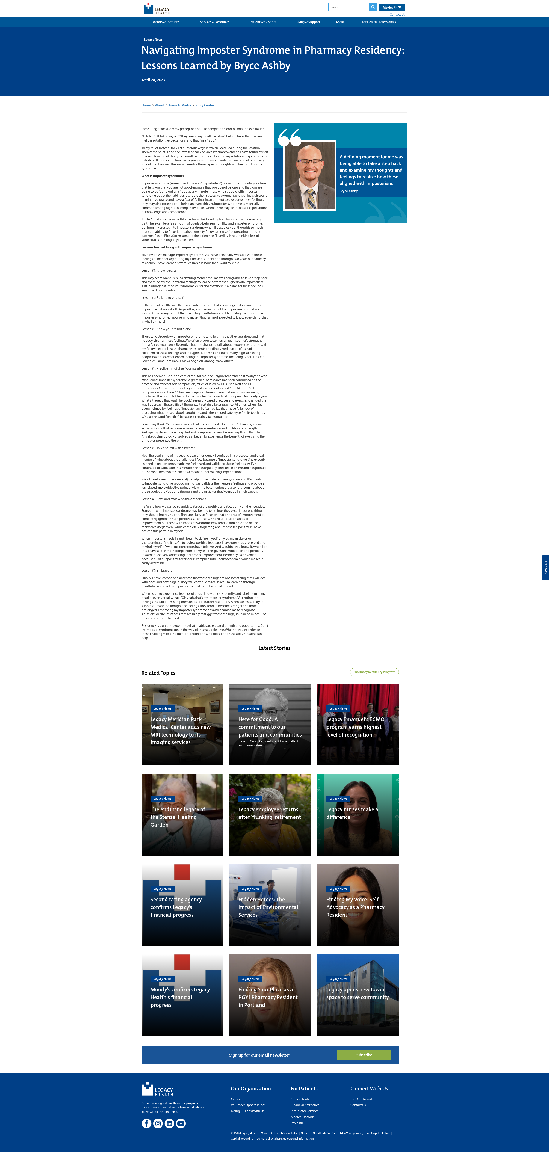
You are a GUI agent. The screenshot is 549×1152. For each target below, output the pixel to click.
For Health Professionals (379, 22)
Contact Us (397, 14)
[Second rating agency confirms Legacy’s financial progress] (182, 905)
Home (146, 105)
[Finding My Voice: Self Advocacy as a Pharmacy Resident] (358, 905)
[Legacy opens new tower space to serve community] (358, 995)
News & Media (180, 105)
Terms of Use (269, 1133)
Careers (236, 1099)
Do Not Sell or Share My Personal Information (285, 1138)
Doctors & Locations (165, 22)
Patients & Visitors (263, 22)
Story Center (205, 105)
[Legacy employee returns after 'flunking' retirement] (270, 815)
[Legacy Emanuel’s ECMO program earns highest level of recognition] (358, 724)
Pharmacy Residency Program (374, 672)
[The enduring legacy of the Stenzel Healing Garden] (182, 815)
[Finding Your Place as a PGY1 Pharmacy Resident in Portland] (270, 995)
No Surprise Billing (378, 1133)
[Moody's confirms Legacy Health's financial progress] (182, 995)
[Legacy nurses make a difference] (358, 815)
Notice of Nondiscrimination (318, 1133)
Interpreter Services (304, 1111)
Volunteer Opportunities (248, 1105)
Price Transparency (351, 1133)
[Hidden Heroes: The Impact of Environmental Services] (270, 905)
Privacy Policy (289, 1133)
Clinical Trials (300, 1099)
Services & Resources (214, 22)
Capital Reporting (242, 1138)
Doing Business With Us (247, 1111)
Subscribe (364, 1054)
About (340, 22)
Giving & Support (308, 22)
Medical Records (302, 1117)
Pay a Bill (297, 1123)
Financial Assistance (305, 1105)
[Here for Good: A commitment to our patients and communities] (270, 724)
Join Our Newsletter (364, 1099)
